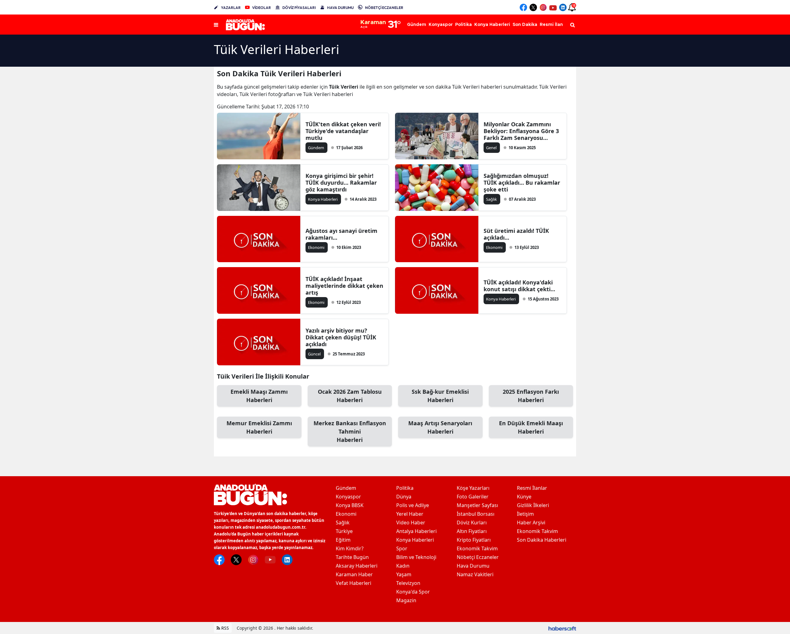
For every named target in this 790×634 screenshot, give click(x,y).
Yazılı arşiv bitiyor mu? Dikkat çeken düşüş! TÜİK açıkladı (341, 337)
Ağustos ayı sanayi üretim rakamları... (341, 234)
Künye (524, 496)
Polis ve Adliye (412, 505)
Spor (401, 548)
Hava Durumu (473, 565)
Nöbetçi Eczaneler (478, 557)
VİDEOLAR (261, 7)
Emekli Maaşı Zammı (259, 396)
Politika (405, 488)
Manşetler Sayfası (477, 505)
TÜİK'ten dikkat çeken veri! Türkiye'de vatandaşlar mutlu (343, 131)
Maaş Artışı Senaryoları (440, 427)
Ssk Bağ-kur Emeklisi (440, 396)
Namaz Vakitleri (475, 574)
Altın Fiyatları (472, 531)
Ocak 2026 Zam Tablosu (350, 396)
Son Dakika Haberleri (541, 539)
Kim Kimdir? (350, 548)
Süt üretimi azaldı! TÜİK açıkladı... (516, 234)
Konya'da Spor (413, 591)
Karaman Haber (354, 574)
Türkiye (344, 531)
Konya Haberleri (415, 539)
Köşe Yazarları (473, 488)
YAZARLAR (231, 7)
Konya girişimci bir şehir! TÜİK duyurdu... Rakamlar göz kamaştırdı (341, 182)
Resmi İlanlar (532, 488)
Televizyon (408, 583)
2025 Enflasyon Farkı (531, 396)
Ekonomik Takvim (477, 548)
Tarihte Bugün (352, 557)
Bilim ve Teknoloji (416, 557)
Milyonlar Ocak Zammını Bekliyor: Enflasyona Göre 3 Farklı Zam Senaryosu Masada (521, 131)
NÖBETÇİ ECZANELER (384, 7)
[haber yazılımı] (562, 628)
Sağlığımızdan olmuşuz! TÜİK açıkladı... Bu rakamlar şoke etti (522, 182)
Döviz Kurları (472, 522)
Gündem (346, 488)
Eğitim (343, 539)
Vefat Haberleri (353, 583)
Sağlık (343, 522)
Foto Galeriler (473, 496)
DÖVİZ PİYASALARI (299, 7)
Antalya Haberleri (416, 531)
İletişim (525, 513)
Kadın (403, 565)
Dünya (403, 496)
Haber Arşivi (531, 522)
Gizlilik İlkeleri (533, 505)
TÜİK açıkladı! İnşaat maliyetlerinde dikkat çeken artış (344, 285)
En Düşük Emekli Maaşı (531, 427)
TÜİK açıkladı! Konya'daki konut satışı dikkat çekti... (519, 285)
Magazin (406, 600)
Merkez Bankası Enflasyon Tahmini (350, 431)
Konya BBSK (350, 505)
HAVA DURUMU (340, 7)
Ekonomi (346, 513)
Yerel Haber (409, 513)
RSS (224, 628)
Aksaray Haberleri (356, 565)
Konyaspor (348, 496)
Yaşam (403, 574)
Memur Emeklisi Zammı (259, 427)
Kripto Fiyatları (474, 539)
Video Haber (410, 522)
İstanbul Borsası (475, 513)
